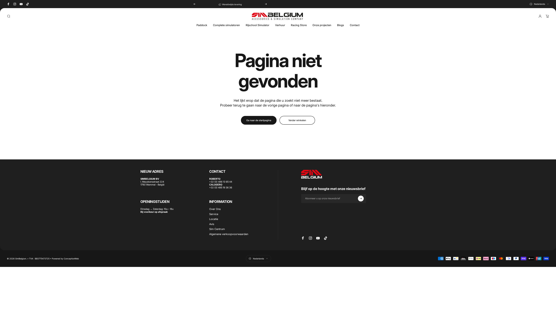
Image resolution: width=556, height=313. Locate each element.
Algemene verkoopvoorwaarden (228, 233)
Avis (211, 223)
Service (213, 213)
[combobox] (539, 4)
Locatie (213, 219)
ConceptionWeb (71, 258)
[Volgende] (266, 4)
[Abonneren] (361, 198)
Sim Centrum (217, 229)
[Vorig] (194, 4)
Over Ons (215, 209)
